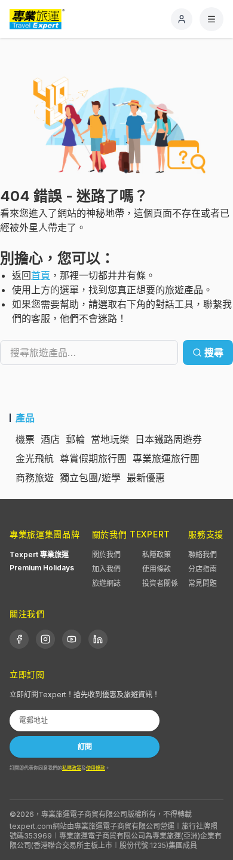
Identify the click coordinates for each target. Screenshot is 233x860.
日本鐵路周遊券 (168, 439)
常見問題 (202, 583)
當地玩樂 (110, 439)
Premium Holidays (42, 567)
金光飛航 (35, 458)
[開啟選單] (211, 19)
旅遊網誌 (106, 583)
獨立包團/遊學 (90, 478)
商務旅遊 (35, 478)
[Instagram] (45, 639)
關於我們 (106, 554)
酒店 (50, 439)
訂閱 (85, 746)
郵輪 (75, 439)
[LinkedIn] (98, 639)
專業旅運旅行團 (166, 458)
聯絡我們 (202, 554)
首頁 (40, 275)
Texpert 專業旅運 (39, 554)
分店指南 (202, 568)
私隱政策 (156, 554)
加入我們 (106, 568)
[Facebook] (19, 639)
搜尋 (213, 352)
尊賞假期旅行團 (93, 458)
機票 (25, 439)
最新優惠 (146, 478)
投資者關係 (160, 583)
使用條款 (156, 568)
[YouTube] (71, 639)
